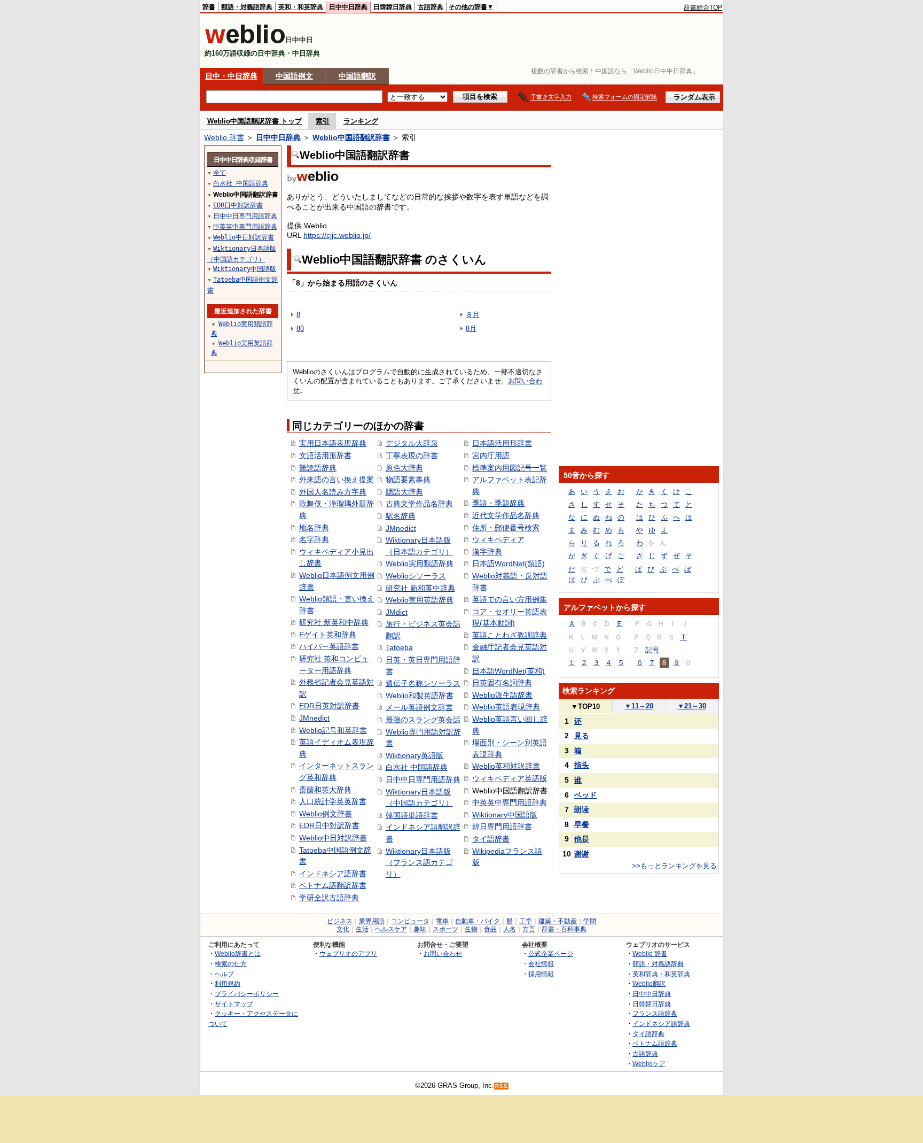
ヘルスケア (391, 929)
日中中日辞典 (348, 7)
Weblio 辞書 (224, 137)
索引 (323, 121)
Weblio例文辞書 (325, 813)
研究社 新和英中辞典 (420, 588)
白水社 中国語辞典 (417, 767)
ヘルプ (224, 973)
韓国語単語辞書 (412, 815)
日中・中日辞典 (231, 76)
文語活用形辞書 (325, 455)
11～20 (638, 706)
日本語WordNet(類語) (508, 563)
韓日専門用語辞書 (502, 826)
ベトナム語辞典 (654, 1043)
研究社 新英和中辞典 (334, 622)
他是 (581, 839)
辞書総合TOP (703, 7)
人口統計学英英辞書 (332, 801)
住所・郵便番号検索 (505, 527)
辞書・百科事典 (564, 929)
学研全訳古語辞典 (329, 897)
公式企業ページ (550, 953)
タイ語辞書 (491, 839)
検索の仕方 (231, 963)
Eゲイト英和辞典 (327, 634)
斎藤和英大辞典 (325, 789)
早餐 (581, 824)
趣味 (419, 929)
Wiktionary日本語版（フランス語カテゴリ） (419, 862)
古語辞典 (430, 7)
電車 (442, 921)
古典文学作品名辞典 (419, 503)
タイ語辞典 (648, 1033)
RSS (501, 1086)
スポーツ (445, 929)
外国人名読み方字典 (332, 492)
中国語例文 (294, 76)
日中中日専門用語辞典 (423, 779)
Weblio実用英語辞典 (419, 600)
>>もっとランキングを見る (674, 866)
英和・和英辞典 (300, 7)
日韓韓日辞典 (392, 7)
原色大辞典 (404, 468)
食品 (490, 929)
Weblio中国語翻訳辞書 (351, 137)
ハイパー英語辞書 (329, 646)
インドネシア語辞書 (332, 873)
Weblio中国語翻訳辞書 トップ (254, 121)
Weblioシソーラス (416, 576)
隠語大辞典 (404, 492)
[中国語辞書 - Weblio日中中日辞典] (245, 41)
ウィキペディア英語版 (509, 778)
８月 (473, 315)
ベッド (585, 795)
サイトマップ (234, 1003)
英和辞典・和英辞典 (661, 973)
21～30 (691, 706)
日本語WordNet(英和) (508, 671)
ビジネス (340, 921)
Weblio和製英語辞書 (419, 695)
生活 (362, 929)
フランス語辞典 (654, 1013)
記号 (652, 650)
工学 (525, 921)
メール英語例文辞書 (419, 707)
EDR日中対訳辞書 (329, 825)
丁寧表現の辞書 (412, 455)
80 (300, 329)
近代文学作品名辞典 (505, 515)
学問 (589, 921)
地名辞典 (314, 527)
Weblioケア (649, 1063)
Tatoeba (399, 647)
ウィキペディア (498, 539)
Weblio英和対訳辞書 (506, 766)
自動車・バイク (477, 921)
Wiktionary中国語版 (504, 814)
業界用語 (372, 921)
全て (219, 172)
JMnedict (314, 718)
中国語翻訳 (357, 76)
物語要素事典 (408, 479)
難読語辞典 (318, 468)
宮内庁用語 (491, 455)
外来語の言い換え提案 (336, 479)
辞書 (208, 7)
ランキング (360, 121)
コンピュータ (410, 921)
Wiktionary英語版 (414, 755)
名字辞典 (314, 539)
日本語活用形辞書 (502, 443)
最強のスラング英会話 (423, 719)
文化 (343, 929)
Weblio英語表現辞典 (506, 706)
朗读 (581, 809)
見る (581, 735)
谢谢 (581, 853)
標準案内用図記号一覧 (509, 468)
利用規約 (227, 983)
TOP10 (585, 706)
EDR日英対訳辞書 (329, 705)
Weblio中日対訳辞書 (333, 837)
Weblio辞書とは (238, 953)
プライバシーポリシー (247, 993)
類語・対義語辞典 (246, 7)
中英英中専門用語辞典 (509, 802)
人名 (509, 929)
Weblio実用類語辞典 (419, 563)
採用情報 (541, 973)
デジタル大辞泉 (412, 443)
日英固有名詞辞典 (502, 682)
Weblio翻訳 (649, 983)
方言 (528, 929)
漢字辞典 (487, 551)
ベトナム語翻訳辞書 (332, 885)
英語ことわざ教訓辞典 (509, 635)
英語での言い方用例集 (509, 599)
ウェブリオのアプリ (348, 953)
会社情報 (541, 963)
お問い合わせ (443, 953)
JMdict (397, 612)
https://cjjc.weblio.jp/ (337, 235)
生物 (471, 929)
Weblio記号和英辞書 (333, 730)
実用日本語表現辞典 (332, 443)
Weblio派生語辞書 (502, 695)
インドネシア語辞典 (661, 1023)
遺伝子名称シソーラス (423, 683)
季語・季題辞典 (498, 503)
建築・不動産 (557, 921)
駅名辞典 (401, 516)
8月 (471, 329)
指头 (581, 765)
